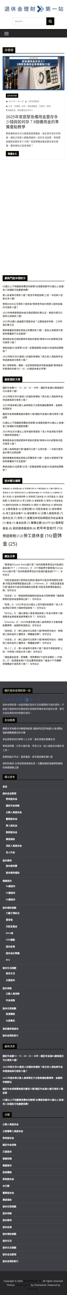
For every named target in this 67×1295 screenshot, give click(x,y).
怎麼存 (42, 106)
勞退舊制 (27, 504)
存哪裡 (17, 106)
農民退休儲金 (35, 492)
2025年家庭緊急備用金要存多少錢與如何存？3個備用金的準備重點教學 (32, 121)
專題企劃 (38, 523)
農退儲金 (10, 839)
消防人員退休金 (14, 845)
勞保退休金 (18, 488)
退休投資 (10, 946)
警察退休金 (11, 818)
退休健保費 (21, 496)
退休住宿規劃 (9, 1008)
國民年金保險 (13, 504)
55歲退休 (10, 892)
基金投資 (23, 523)
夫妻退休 (10, 980)
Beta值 (9, 933)
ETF (50, 523)
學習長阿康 (8, 745)
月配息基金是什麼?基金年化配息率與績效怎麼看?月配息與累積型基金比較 (33, 587)
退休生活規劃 (9, 967)
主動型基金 (13, 508)
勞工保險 (28, 500)
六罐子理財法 (55, 488)
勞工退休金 (38, 535)
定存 (24, 106)
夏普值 (6, 492)
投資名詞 (16, 500)
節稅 (50, 500)
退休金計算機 (13, 953)
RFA (8, 959)
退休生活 (10, 518)
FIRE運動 (10, 939)
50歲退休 (10, 886)
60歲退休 (10, 899)
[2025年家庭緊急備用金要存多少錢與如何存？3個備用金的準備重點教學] (33, 73)
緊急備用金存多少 (25, 110)
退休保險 (7, 988)
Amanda (9, 621)
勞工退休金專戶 (16, 513)
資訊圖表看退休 (24, 528)
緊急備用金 (11, 110)
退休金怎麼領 (9, 793)
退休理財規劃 (12, 95)
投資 (49, 106)
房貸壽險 (10, 1013)
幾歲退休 (7, 880)
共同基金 (53, 496)
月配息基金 (43, 508)
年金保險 (10, 1000)
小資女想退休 (33, 101)
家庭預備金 (32, 106)
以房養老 (57, 492)
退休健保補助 (13, 872)
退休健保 (7, 860)
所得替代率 (30, 488)
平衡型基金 (42, 488)
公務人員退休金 (52, 513)
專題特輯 (7, 1158)
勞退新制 (13, 535)
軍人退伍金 (11, 825)
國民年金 (47, 504)
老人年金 (8, 496)
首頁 (5, 786)
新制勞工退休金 (38, 496)
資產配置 (40, 500)
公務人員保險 (13, 993)
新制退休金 (8, 1179)
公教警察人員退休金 (13, 1131)
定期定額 (28, 508)
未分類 (6, 1185)
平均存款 (47, 492)
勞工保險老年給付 (19, 492)
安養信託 (7, 488)
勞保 (21, 518)
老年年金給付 (49, 528)
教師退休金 (11, 832)
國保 (37, 504)
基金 (10, 523)
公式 (10, 106)
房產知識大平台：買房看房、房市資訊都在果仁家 (28, 756)
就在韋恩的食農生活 (44, 739)
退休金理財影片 (11, 1035)
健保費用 (33, 513)
